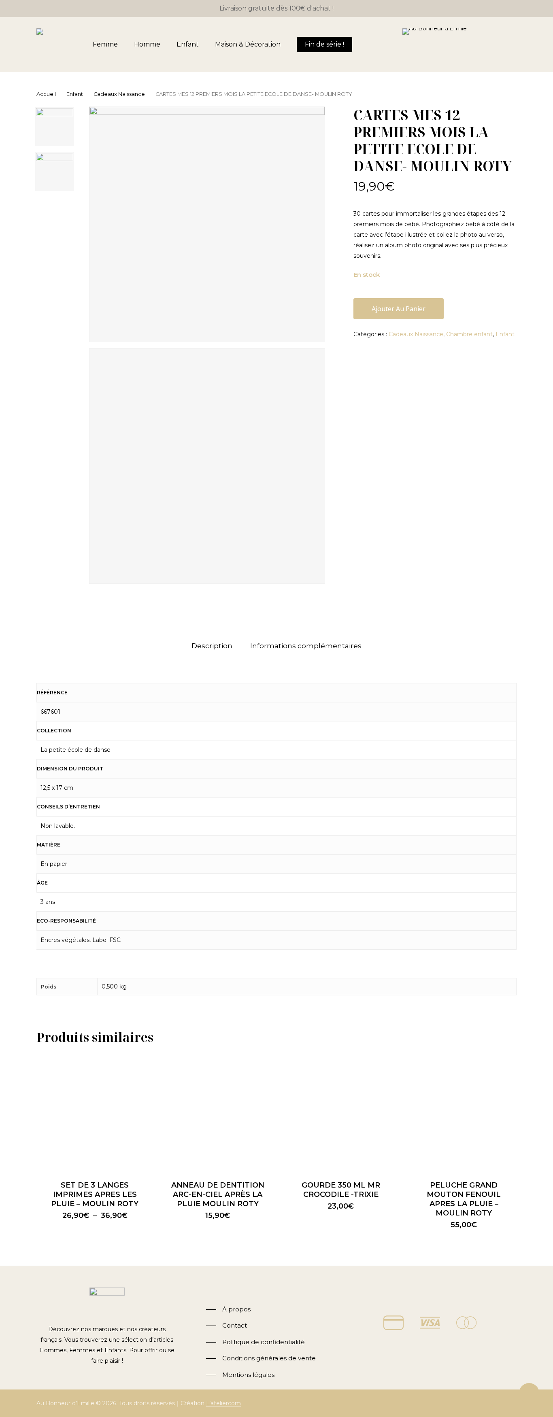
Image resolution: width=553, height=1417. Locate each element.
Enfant (74, 94)
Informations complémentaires (306, 646)
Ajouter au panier (398, 308)
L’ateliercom (223, 1403)
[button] (228, 1309)
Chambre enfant (469, 334)
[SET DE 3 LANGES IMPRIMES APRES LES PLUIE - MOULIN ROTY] (94, 1112)
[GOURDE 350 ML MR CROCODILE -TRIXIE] (341, 1112)
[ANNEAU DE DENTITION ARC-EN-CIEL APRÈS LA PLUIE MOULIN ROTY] (218, 1112)
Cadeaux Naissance (119, 94)
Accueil (46, 94)
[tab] (211, 645)
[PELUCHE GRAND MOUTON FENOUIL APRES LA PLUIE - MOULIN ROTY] (464, 1112)
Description (211, 646)
